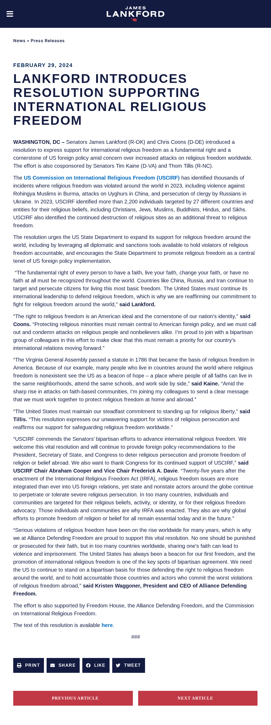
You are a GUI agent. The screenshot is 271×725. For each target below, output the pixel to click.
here (107, 625)
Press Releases (48, 40)
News (19, 40)
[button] (10, 14)
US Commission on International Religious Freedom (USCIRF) (102, 178)
